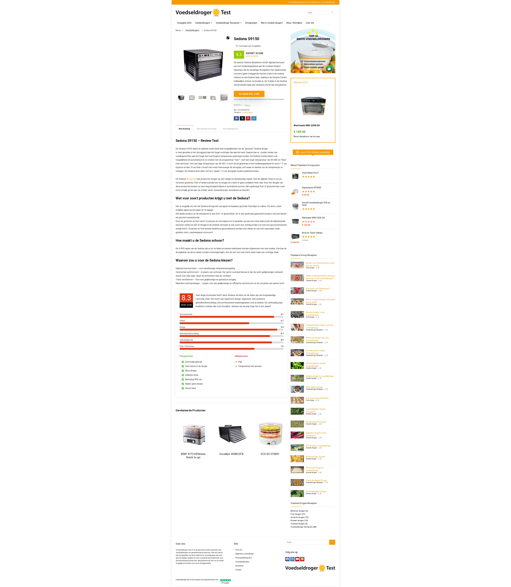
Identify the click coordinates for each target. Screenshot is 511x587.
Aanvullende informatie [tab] (207, 129)
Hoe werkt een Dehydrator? (318, 289)
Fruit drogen (310, 268)
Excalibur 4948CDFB (232, 454)
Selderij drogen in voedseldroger (320, 376)
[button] (228, 38)
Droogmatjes (251, 23)
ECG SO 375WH (270, 454)
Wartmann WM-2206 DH (307, 125)
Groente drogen (311, 424)
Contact (238, 570)
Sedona (247, 105)
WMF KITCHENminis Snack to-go (193, 455)
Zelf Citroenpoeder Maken (317, 398)
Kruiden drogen (311, 368)
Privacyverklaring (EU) (243, 558)
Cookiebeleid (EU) (242, 562)
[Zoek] (332, 12)
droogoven (191, 179)
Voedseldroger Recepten (227, 23)
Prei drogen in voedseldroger (318, 446)
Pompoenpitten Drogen (316, 422)
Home (178, 30)
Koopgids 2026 (184, 23)
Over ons (310, 23)
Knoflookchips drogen (315, 457)
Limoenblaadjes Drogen (316, 491)
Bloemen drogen (298, 511)
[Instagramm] (292, 559)
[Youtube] (297, 559)
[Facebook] (287, 559)
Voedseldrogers (202, 23)
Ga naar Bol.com (249, 94)
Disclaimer (239, 566)
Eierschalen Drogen (314, 387)
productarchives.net (211, 580)
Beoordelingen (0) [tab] (230, 129)
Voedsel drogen (311, 281)
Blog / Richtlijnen (294, 23)
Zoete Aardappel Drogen (316, 480)
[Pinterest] (302, 559)
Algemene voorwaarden (244, 554)
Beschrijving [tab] (184, 129)
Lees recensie (252, 56)
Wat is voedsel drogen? (272, 23)
